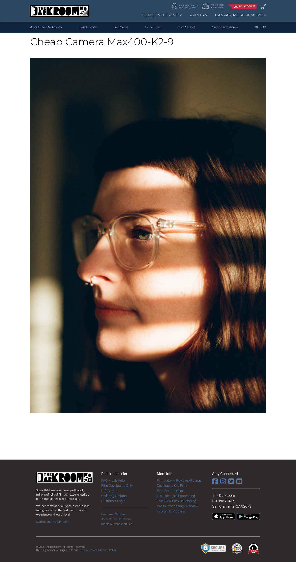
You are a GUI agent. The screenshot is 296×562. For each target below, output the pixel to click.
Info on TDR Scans (171, 511)
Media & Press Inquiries (116, 524)
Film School (186, 27)
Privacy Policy (108, 550)
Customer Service (225, 27)
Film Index (153, 27)
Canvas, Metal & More (239, 15)
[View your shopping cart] (263, 6)
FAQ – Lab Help (113, 480)
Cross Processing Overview (177, 506)
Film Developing (160, 15)
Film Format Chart (170, 491)
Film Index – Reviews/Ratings (179, 480)
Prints (197, 15)
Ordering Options (114, 496)
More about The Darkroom (52, 521)
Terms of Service (87, 550)
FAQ (262, 27)
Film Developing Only (117, 485)
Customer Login (113, 501)
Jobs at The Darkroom (116, 519)
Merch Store (88, 27)
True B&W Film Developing (176, 501)
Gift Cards (121, 27)
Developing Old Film (172, 485)
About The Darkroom (46, 27)
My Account (247, 6)
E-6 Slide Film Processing (176, 496)
